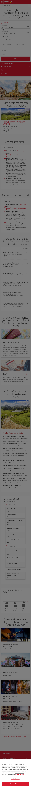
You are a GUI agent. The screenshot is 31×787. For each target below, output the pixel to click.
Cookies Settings (15, 779)
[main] (15, 773)
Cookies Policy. (19, 774)
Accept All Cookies (15, 784)
